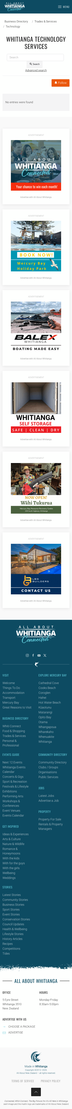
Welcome (9, 683)
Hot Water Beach (50, 702)
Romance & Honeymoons (11, 851)
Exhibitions (10, 791)
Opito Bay (45, 717)
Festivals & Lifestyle (15, 786)
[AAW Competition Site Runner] (36, 165)
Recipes (8, 943)
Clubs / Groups (48, 767)
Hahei (42, 697)
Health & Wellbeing (15, 929)
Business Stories (13, 904)
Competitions (11, 948)
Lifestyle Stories (13, 934)
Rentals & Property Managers (51, 826)
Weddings (9, 878)
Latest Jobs (46, 795)
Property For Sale (50, 819)
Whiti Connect (12, 726)
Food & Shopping (14, 731)
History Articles (12, 939)
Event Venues (11, 810)
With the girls (11, 868)
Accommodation (13, 692)
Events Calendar (13, 815)
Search (36, 64)
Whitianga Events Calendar (14, 769)
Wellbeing (9, 873)
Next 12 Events (12, 762)
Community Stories (15, 899)
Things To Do (11, 688)
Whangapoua (47, 727)
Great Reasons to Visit (17, 707)
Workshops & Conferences (11, 803)
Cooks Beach (47, 688)
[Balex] (36, 326)
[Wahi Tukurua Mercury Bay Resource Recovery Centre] (36, 488)
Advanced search (36, 70)
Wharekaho (46, 732)
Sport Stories (11, 909)
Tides (6, 953)
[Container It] (36, 407)
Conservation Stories (16, 919)
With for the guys (14, 863)
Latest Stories (12, 895)
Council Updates (13, 924)
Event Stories (11, 914)
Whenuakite (46, 736)
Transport (9, 697)
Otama (43, 722)
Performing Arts (13, 796)
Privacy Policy (50, 1081)
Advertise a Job (49, 800)
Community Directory (53, 762)
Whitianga (45, 741)
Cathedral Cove (49, 683)
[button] (63, 6)
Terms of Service (23, 1081)
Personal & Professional (11, 743)
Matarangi (45, 712)
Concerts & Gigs (13, 776)
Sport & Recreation (15, 781)
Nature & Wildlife (13, 844)
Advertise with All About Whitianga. (36, 197)
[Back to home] (15, 6)
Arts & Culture (12, 839)
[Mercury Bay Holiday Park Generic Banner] (36, 245)
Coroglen (44, 692)
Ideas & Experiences (16, 834)
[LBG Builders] (36, 568)
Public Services (48, 777)
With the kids (11, 858)
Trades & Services (14, 736)
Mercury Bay (11, 702)
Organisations (48, 772)
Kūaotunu (45, 707)
